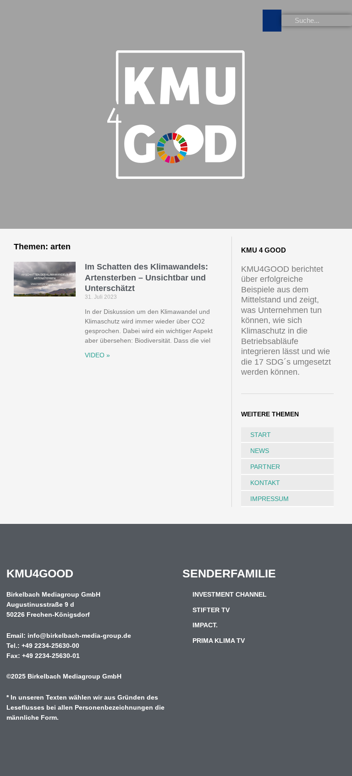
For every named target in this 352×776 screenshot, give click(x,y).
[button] (272, 21)
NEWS (259, 450)
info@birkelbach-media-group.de (79, 635)
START (260, 434)
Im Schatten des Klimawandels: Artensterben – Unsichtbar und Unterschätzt (146, 277)
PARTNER (265, 466)
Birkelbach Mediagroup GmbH (74, 676)
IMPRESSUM (269, 498)
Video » (97, 355)
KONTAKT (265, 482)
